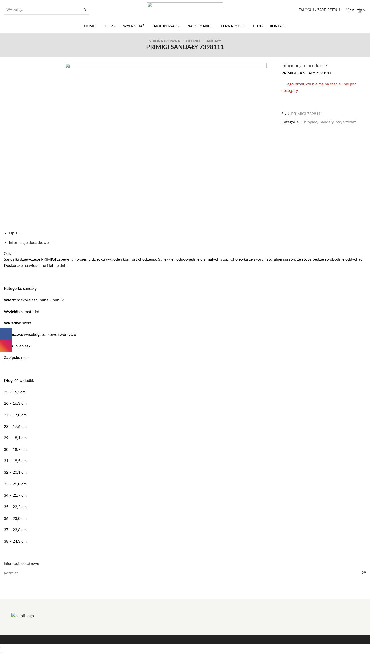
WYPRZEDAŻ (133, 26)
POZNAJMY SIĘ (233, 26)
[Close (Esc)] (0, 647)
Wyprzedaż (346, 122)
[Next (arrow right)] (2, 652)
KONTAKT (278, 26)
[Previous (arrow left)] (0, 652)
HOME (89, 26)
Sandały (213, 41)
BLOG (258, 26)
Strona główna (164, 41)
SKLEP (107, 26)
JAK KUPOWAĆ (164, 26)
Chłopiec (192, 41)
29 (364, 573)
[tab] (13, 233)
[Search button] (84, 10)
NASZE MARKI (198, 26)
